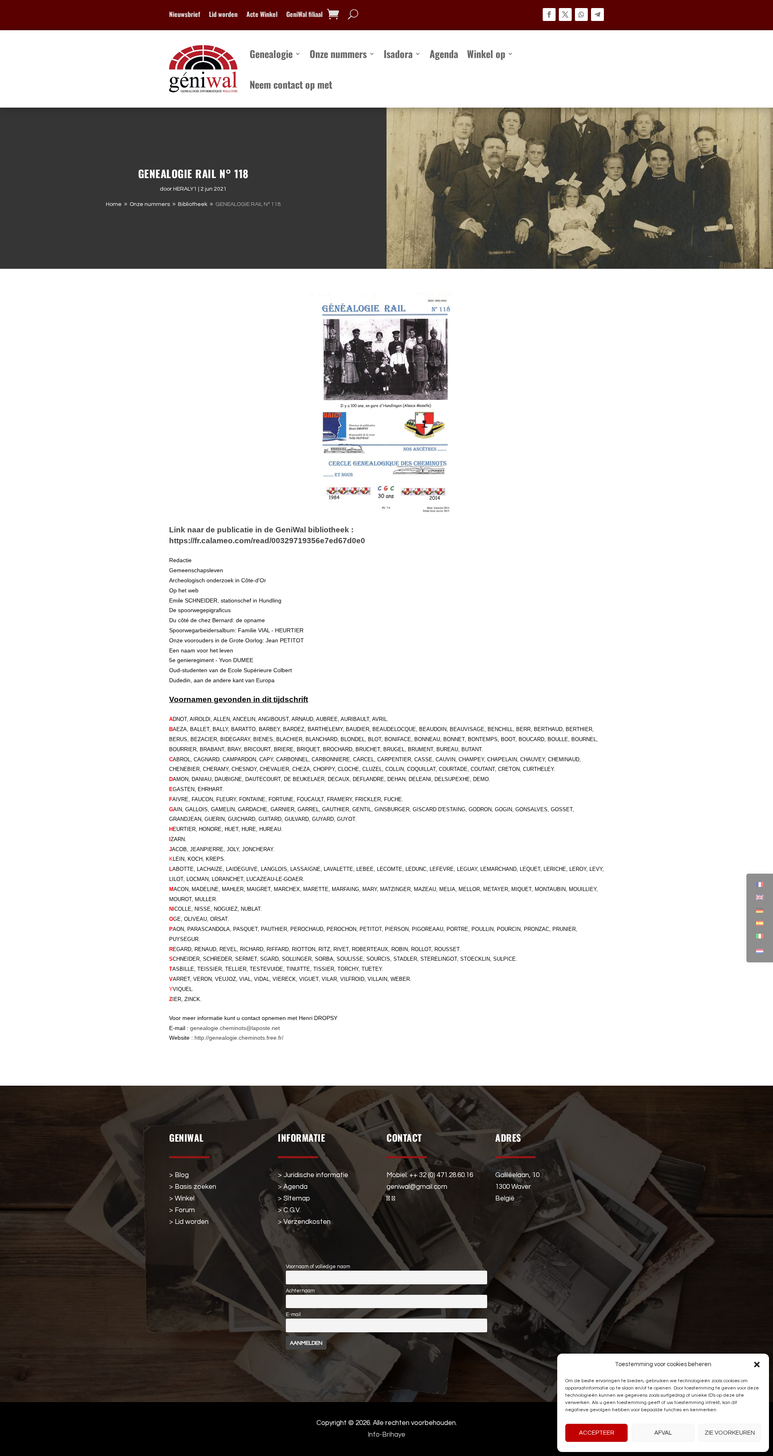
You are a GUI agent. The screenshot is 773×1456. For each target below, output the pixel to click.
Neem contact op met (291, 84)
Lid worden (223, 15)
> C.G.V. (289, 1210)
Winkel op (486, 53)
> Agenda (293, 1186)
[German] (759, 910)
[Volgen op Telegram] (597, 14)
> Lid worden (189, 1221)
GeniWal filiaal (304, 15)
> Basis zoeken (192, 1186)
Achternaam (300, 1291)
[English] (759, 897)
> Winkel (181, 1198)
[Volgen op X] (565, 14)
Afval (663, 1433)
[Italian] (759, 936)
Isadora (398, 53)
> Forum (182, 1210)
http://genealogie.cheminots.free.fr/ (238, 1037)
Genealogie (271, 53)
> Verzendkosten (304, 1221)
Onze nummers (338, 53)
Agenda (444, 53)
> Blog (179, 1175)
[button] (757, 1364)
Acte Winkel (261, 15)
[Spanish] (759, 923)
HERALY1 (185, 189)
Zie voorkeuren (730, 1433)
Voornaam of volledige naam (318, 1266)
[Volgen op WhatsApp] (581, 14)
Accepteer (596, 1433)
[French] (759, 884)
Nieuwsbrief (184, 15)
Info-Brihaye (386, 1434)
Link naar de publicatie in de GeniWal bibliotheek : (262, 529)
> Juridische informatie (313, 1175)
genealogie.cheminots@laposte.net (235, 1028)
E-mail (293, 1314)
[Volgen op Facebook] (549, 14)
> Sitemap (294, 1198)
